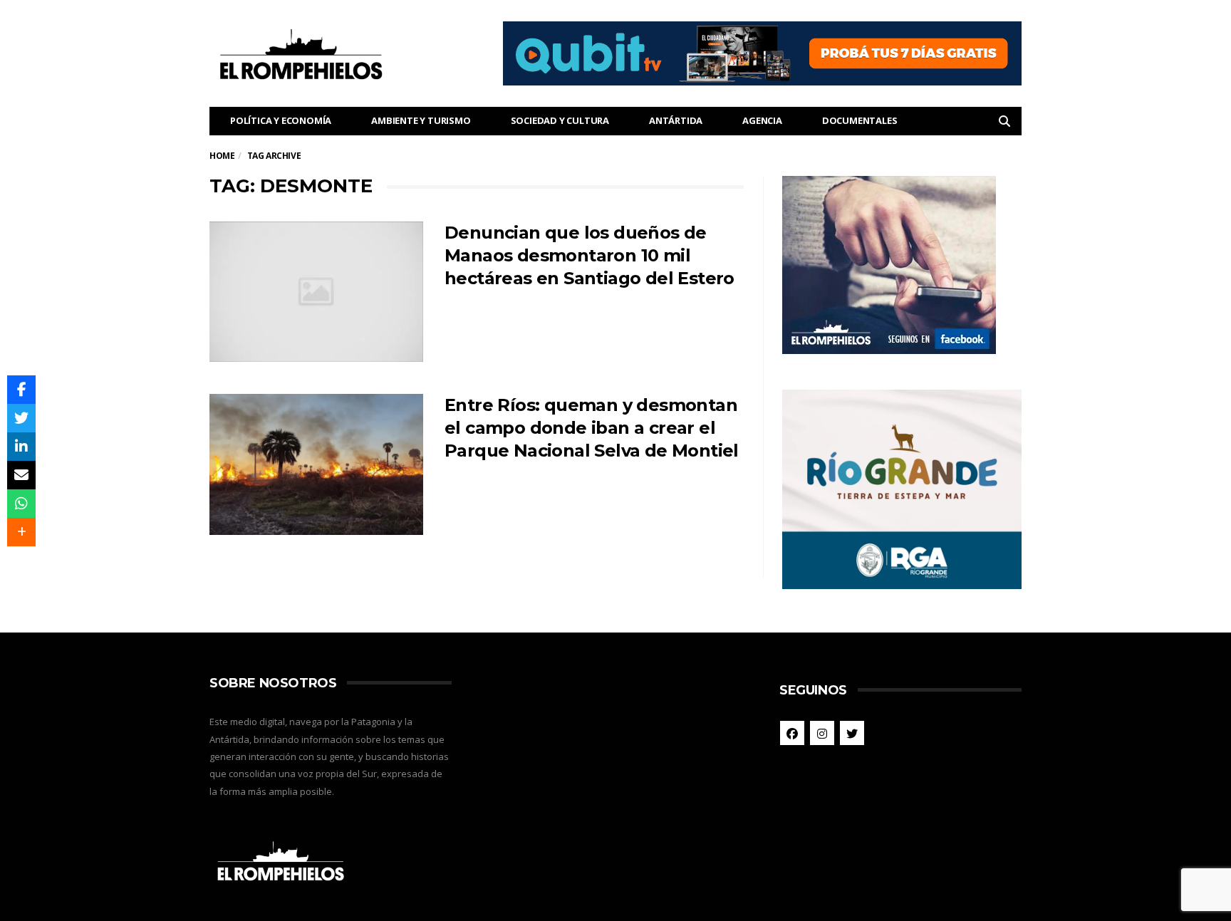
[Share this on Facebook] (21, 389)
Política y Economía (280, 120)
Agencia (762, 120)
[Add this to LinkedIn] (21, 446)
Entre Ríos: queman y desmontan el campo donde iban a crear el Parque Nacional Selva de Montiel (592, 428)
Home (221, 156)
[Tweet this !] (21, 418)
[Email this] (21, 475)
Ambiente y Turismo (420, 120)
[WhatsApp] (21, 503)
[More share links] (21, 532)
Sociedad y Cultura (560, 120)
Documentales (860, 120)
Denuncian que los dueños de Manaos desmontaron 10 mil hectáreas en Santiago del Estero (589, 255)
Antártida (675, 120)
